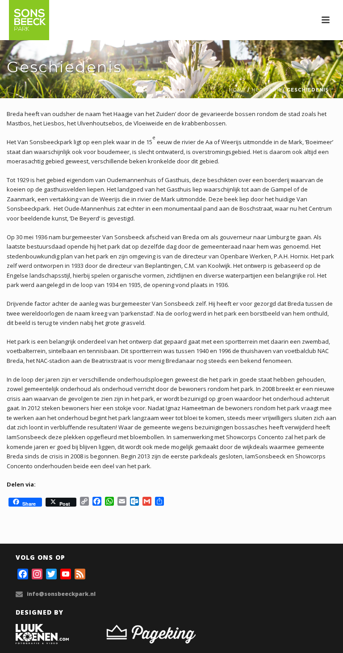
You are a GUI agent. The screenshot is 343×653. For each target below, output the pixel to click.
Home (237, 90)
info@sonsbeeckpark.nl (61, 594)
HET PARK (266, 90)
